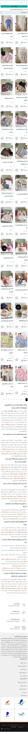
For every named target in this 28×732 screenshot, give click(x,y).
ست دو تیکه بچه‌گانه (6, 512)
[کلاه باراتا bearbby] (21, 311)
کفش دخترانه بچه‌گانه (18, 478)
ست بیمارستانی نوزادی (15, 518)
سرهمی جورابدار (23, 686)
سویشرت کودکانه (13, 474)
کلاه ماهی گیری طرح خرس (7, 321)
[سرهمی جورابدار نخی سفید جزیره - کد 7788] (16, 42)
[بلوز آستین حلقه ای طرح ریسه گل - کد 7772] (2, 138)
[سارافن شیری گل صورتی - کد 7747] (2, 234)
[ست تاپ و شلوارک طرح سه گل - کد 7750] (16, 234)
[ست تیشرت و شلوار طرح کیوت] (7, 373)
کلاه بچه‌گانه (11, 532)
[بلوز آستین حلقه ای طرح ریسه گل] (7, 119)
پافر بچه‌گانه (8, 559)
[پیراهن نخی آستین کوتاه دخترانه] (21, 87)
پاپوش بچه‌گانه (20, 532)
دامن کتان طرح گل (9, 98)
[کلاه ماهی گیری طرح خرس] (7, 311)
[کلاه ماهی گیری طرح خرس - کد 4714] (2, 326)
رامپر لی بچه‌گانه (22, 501)
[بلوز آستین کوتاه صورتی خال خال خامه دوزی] (7, 55)
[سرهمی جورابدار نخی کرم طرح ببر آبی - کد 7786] (16, 74)
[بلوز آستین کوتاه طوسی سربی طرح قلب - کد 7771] (16, 170)
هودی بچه (20, 474)
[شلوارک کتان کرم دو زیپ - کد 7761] (16, 202)
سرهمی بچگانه (20, 427)
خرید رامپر (24, 692)
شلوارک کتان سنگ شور (8, 162)
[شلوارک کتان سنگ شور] (7, 151)
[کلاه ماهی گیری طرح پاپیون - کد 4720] (16, 265)
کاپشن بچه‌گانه (4, 453)
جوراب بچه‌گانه (8, 530)
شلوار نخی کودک (23, 451)
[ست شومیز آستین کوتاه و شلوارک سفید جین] (7, 183)
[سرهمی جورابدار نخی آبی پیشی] (7, 23)
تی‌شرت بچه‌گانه (23, 570)
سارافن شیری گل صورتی (7, 226)
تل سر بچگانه (4, 469)
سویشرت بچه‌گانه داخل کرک (15, 453)
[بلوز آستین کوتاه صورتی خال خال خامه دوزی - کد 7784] (2, 74)
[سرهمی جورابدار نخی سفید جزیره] (21, 23)
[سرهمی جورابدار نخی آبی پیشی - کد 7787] (2, 42)
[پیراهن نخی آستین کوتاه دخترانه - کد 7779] (16, 106)
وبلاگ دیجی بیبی (23, 676)
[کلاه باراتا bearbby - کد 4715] (16, 326)
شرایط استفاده (13, 727)
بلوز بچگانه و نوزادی (22, 672)
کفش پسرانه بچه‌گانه (7, 478)
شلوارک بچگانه (23, 695)
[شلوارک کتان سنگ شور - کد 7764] (2, 170)
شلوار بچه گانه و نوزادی (22, 666)
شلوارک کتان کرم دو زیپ (22, 194)
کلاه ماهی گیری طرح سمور (21, 290)
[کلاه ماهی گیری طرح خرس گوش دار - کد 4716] (2, 297)
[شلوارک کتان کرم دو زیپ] (21, 183)
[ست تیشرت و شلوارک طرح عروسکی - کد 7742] (2, 359)
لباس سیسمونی (19, 588)
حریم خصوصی (20, 727)
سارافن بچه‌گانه (5, 467)
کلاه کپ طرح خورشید (8, 258)
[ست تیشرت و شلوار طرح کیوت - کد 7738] (2, 393)
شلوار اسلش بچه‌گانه (16, 566)
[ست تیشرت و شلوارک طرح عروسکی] (7, 340)
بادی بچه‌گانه (5, 568)
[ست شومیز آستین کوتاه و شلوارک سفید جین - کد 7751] (2, 202)
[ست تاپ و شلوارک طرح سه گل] (21, 215)
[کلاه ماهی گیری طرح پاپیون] (21, 247)
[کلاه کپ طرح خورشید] (7, 247)
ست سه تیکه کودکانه (22, 514)
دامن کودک (24, 469)
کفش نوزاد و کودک (22, 689)
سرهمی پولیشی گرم (12, 496)
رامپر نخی (3, 498)
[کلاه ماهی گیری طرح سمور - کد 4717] (16, 297)
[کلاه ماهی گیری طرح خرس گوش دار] (7, 279)
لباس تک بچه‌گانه (9, 424)
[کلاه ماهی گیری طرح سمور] (21, 279)
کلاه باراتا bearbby (23, 321)
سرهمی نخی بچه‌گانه (22, 496)
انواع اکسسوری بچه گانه (22, 682)
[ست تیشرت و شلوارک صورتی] (21, 373)
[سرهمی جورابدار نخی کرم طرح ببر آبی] (21, 55)
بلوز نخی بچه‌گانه (6, 449)
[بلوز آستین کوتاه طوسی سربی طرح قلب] (21, 151)
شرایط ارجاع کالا (23, 663)
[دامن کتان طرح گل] (7, 87)
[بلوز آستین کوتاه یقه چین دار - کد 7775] (16, 138)
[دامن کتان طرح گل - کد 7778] (2, 106)
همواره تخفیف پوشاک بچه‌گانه (8, 588)
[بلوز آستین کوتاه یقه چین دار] (21, 119)
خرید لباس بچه (23, 669)
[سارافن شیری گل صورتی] (7, 215)
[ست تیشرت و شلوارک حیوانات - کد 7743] (16, 359)
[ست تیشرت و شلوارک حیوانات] (21, 340)
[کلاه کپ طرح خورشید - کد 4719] (2, 265)
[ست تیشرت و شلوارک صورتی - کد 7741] (16, 392)
